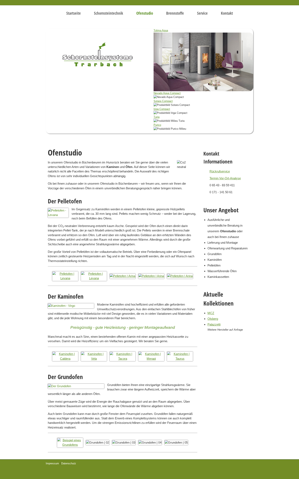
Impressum (52, 463)
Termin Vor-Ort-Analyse (225, 178)
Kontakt (227, 13)
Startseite (73, 13)
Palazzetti (213, 324)
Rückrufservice (220, 171)
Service (202, 13)
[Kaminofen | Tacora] (122, 356)
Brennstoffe (175, 13)
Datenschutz (68, 463)
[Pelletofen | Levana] (65, 275)
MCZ (210, 313)
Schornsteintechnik (108, 13)
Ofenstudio (144, 13)
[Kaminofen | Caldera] (65, 356)
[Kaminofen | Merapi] (151, 356)
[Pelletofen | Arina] (122, 275)
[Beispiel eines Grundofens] (70, 442)
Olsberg (212, 318)
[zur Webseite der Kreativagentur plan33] (242, 464)
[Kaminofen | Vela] (94, 356)
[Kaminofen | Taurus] (180, 356)
